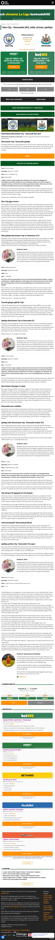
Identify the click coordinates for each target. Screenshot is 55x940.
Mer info (27, 44)
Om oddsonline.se (6, 930)
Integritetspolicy (25, 930)
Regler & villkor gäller (48, 718)
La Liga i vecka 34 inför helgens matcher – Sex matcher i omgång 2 (21, 872)
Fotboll (4, 24)
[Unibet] (27, 698)
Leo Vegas (13, 843)
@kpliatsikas (21, 677)
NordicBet (13, 813)
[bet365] (10, 698)
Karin (25, 249)
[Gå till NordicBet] (27, 805)
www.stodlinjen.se (15, 906)
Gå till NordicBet (26, 823)
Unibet (12, 754)
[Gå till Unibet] (27, 745)
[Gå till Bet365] (27, 716)
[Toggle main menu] (53, 2)
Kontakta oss (5, 893)
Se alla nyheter (27, 883)
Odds (13, 703)
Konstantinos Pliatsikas (32, 654)
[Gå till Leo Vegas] (27, 835)
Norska (12, 932)
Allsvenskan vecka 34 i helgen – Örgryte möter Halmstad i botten (21, 875)
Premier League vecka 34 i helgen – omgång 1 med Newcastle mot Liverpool (24, 877)
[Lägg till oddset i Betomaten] (8, 695)
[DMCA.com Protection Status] (5, 935)
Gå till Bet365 (26, 734)
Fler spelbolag (26, 863)
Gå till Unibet (26, 764)
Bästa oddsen (23, 49)
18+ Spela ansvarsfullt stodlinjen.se (27, 737)
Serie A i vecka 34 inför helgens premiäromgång (16, 874)
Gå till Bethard (26, 794)
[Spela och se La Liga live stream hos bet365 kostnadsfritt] (27, 15)
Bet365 (12, 724)
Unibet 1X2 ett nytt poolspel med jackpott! (15, 879)
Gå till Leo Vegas (26, 853)
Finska (17, 932)
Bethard (13, 783)
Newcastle (46, 45)
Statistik (31, 49)
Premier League (27, 40)
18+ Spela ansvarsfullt (38, 718)
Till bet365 (40, 67)
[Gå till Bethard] (27, 775)
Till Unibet (13, 67)
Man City (9, 45)
